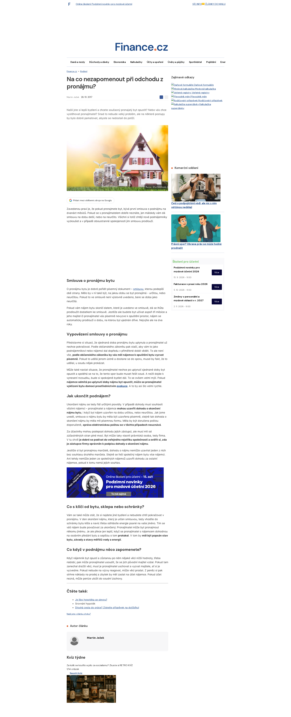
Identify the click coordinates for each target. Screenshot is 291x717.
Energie (224, 62)
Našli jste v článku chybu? (79, 614)
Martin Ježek (73, 97)
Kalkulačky (136, 62)
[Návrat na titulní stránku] (141, 48)
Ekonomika (120, 62)
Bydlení (83, 71)
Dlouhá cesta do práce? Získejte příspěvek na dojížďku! (107, 607)
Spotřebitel (195, 62)
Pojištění (211, 62)
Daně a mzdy (77, 62)
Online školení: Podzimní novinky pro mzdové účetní (104, 4)
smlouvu (138, 288)
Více (216, 272)
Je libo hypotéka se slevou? (91, 599)
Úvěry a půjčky (176, 62)
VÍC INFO (197, 4)
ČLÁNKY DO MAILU (215, 4)
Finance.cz (72, 71)
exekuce (122, 386)
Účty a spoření (155, 62)
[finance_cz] (70, 4)
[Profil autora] (74, 640)
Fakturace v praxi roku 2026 (190, 284)
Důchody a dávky (99, 62)
